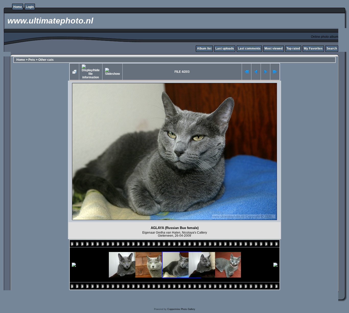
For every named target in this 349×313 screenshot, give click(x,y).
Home (17, 7)
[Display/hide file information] (90, 72)
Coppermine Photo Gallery (181, 309)
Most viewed (273, 48)
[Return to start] (246, 72)
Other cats (46, 60)
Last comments (249, 48)
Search (332, 48)
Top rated (293, 48)
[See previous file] (256, 72)
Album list (204, 48)
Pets (31, 60)
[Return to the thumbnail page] (74, 72)
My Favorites (313, 48)
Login (30, 7)
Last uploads (224, 48)
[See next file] (265, 72)
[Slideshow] (112, 71)
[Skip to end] (275, 72)
